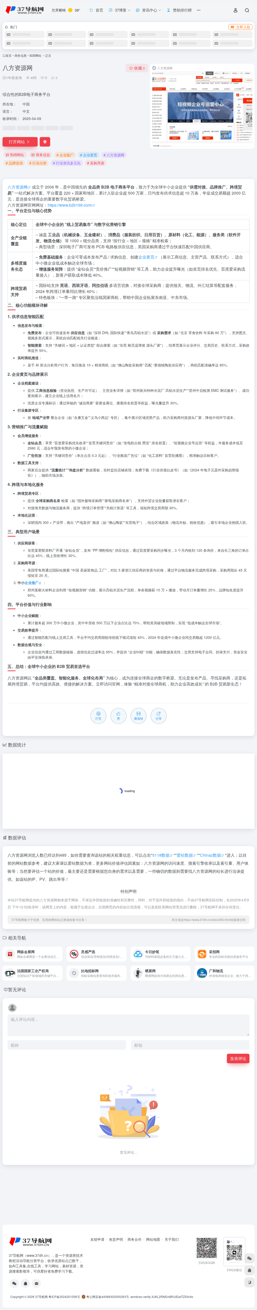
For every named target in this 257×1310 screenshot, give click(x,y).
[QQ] (25, 1283)
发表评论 (238, 1058)
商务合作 (134, 1239)
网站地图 (153, 1239)
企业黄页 (146, 257)
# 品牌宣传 (14, 162)
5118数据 (160, 855)
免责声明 (116, 1239)
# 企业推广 (65, 154)
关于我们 (172, 1239)
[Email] (36, 1283)
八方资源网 (18, 187)
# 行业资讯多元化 (67, 162)
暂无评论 (17, 989)
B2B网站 (36, 55)
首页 (9, 55)
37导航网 (41, 1296)
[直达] (60, 954)
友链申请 (97, 1239)
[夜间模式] (249, 1282)
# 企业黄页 (88, 154)
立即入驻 (243, 26)
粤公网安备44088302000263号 (107, 1296)
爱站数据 (185, 855)
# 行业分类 (37, 162)
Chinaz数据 (210, 855)
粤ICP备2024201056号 (64, 1296)
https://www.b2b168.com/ (70, 205)
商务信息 (21, 55)
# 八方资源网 (114, 154)
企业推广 (32, 582)
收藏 (139, 68)
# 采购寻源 (95, 162)
